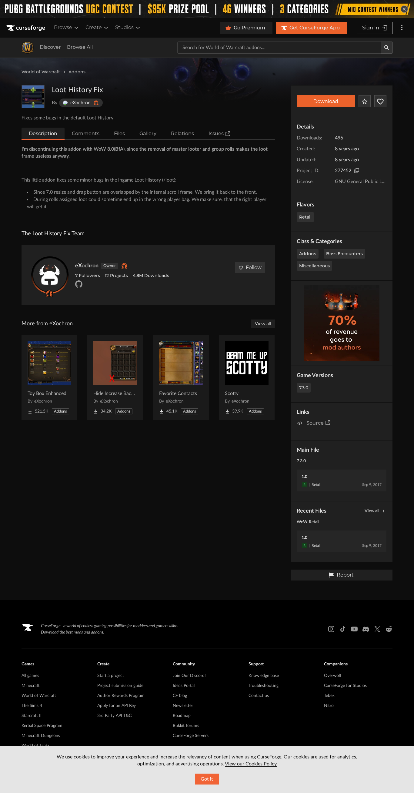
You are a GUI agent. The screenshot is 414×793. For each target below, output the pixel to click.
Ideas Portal (184, 686)
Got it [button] (207, 779)
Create (93, 27)
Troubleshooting (264, 686)
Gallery (147, 133)
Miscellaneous (314, 266)
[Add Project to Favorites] (365, 101)
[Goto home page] (26, 28)
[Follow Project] (380, 101)
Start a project (110, 676)
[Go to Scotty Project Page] (247, 377)
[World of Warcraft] (28, 48)
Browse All (80, 47)
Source (315, 423)
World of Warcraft (41, 72)
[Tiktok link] (342, 629)
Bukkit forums (186, 726)
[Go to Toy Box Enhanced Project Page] (49, 377)
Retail (305, 217)
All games (30, 676)
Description (43, 133)
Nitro (329, 706)
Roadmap (182, 716)
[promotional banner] (207, 9)
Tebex (329, 696)
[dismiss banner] (404, 9)
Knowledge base (264, 676)
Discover (50, 47)
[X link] (377, 629)
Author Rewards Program (121, 696)
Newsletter (183, 706)
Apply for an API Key (116, 706)
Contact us (259, 696)
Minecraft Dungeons (41, 736)
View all (372, 511)
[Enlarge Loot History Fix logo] (33, 96)
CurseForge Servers (191, 736)
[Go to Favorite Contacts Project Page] (181, 377)
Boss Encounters (344, 253)
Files (119, 133)
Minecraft (31, 686)
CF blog (180, 696)
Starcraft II (32, 716)
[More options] (402, 28)
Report (345, 575)
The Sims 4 (32, 706)
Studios (124, 27)
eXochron (86, 266)
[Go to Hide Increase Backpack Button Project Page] (115, 377)
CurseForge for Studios (345, 686)
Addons (76, 72)
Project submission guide (120, 686)
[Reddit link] (388, 629)
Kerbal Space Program (42, 726)
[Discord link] (365, 629)
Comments (85, 133)
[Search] (387, 48)
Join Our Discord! (189, 676)
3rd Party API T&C (114, 716)
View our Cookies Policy (251, 763)
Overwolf (332, 676)
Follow (254, 267)
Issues (216, 133)
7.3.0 (303, 387)
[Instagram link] (331, 629)
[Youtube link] (354, 629)
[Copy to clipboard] (357, 171)
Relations (182, 133)
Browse (63, 27)
